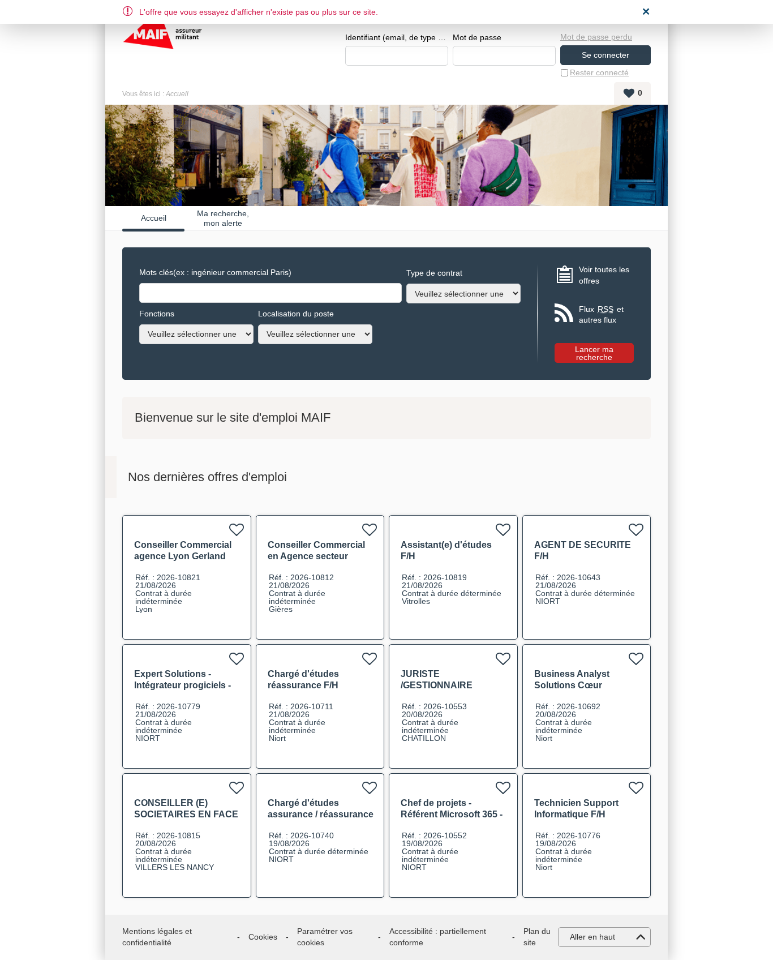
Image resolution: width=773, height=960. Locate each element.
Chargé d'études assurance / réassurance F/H (320, 814)
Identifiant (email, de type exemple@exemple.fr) (396, 37)
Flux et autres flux (601, 315)
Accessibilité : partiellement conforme (437, 937)
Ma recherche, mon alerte (223, 218)
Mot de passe (477, 37)
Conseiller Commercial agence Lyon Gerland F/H (182, 556)
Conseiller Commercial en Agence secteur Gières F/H (316, 556)
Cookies (262, 936)
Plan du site (537, 937)
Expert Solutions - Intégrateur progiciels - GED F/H (182, 685)
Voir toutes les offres (604, 275)
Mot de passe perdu (596, 36)
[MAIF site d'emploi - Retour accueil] (162, 39)
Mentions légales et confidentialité (157, 937)
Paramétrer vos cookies (325, 937)
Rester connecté (599, 72)
